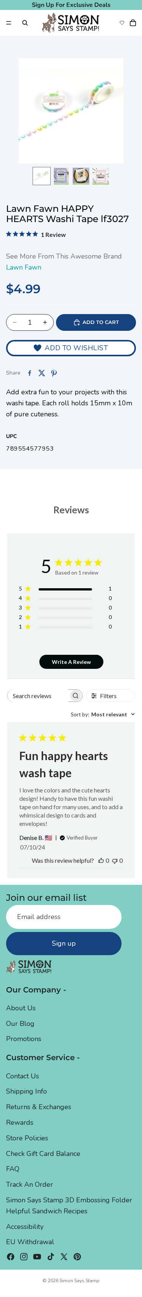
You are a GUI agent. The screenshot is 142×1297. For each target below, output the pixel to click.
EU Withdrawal (30, 1242)
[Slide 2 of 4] (61, 176)
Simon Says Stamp (79, 1281)
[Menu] (8, 23)
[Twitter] (64, 1257)
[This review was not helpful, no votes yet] (114, 860)
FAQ (12, 1169)
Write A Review (71, 662)
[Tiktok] (50, 1257)
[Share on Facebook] (29, 373)
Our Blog (20, 1023)
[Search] (25, 22)
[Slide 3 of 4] (81, 176)
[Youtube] (37, 1257)
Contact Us (22, 1076)
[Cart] (133, 22)
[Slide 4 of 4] (100, 176)
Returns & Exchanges (38, 1107)
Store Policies (27, 1138)
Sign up (64, 943)
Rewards (19, 1122)
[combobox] (103, 714)
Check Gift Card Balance (43, 1153)
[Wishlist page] (122, 22)
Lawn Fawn (23, 267)
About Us (21, 1008)
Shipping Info (26, 1091)
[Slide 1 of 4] (41, 176)
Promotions (23, 1039)
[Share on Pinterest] (53, 373)
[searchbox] (38, 695)
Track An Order (29, 1184)
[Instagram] (23, 1257)
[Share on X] (41, 373)
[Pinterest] (77, 1257)
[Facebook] (10, 1257)
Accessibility (25, 1226)
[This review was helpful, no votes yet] (101, 860)
